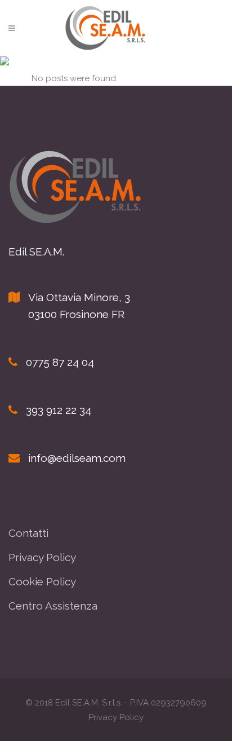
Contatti (28, 533)
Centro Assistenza (52, 605)
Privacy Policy (42, 557)
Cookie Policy (42, 581)
